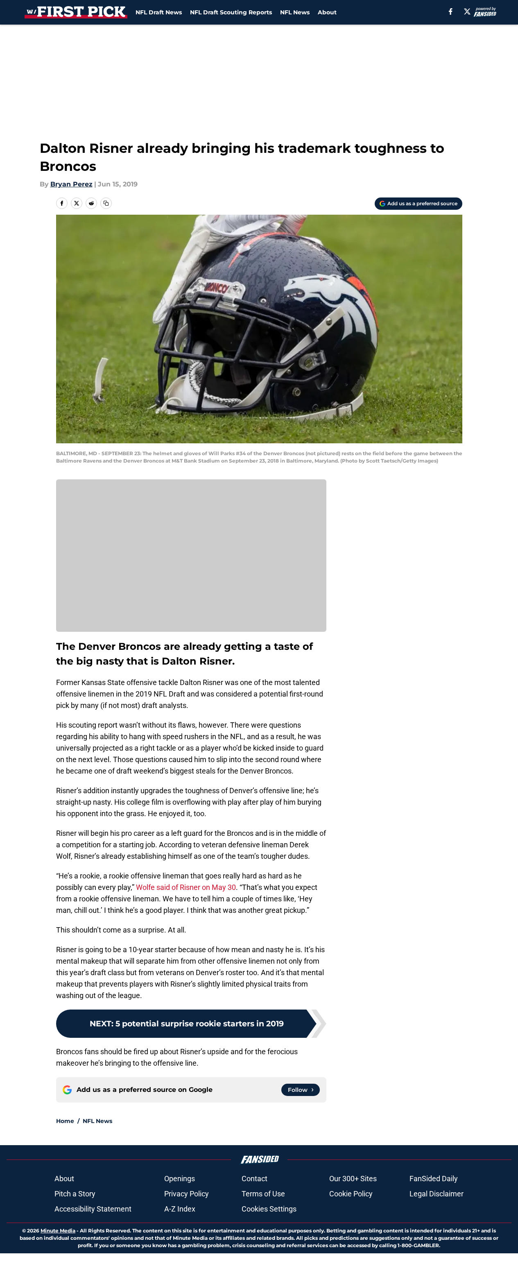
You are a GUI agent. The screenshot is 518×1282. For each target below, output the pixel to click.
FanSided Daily (433, 1178)
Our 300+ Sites (353, 1178)
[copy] (106, 203)
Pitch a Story (74, 1193)
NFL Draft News (159, 12)
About (327, 12)
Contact (254, 1178)
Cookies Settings (269, 1209)
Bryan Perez (71, 184)
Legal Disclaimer (436, 1193)
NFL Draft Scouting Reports (231, 12)
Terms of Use (263, 1193)
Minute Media (58, 1231)
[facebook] (450, 11)
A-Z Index (179, 1209)
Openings (179, 1178)
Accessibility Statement (92, 1209)
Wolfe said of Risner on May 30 (186, 887)
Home (65, 1121)
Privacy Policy (186, 1193)
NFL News (295, 12)
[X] (467, 11)
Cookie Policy (351, 1193)
